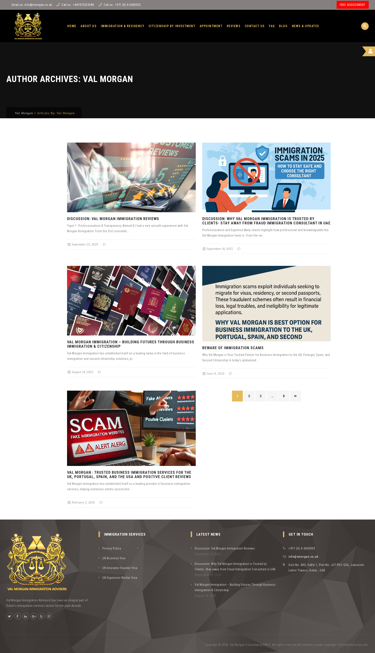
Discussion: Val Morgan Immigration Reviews (113, 218)
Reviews (234, 26)
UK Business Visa (113, 558)
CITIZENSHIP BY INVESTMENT (172, 26)
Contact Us (255, 26)
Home (71, 26)
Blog (283, 26)
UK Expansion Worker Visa (119, 577)
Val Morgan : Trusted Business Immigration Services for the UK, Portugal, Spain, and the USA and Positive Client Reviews (129, 474)
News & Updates (305, 26)
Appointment (211, 26)
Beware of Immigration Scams (233, 347)
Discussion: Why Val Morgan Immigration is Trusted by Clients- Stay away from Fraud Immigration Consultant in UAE (266, 220)
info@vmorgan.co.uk (38, 5)
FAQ (272, 26)
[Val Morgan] (28, 26)
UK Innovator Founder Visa (120, 568)
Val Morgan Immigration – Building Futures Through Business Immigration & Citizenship (130, 344)
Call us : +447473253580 (78, 5)
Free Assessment (353, 5)
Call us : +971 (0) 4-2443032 (122, 5)
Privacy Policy (111, 548)
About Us (89, 26)
